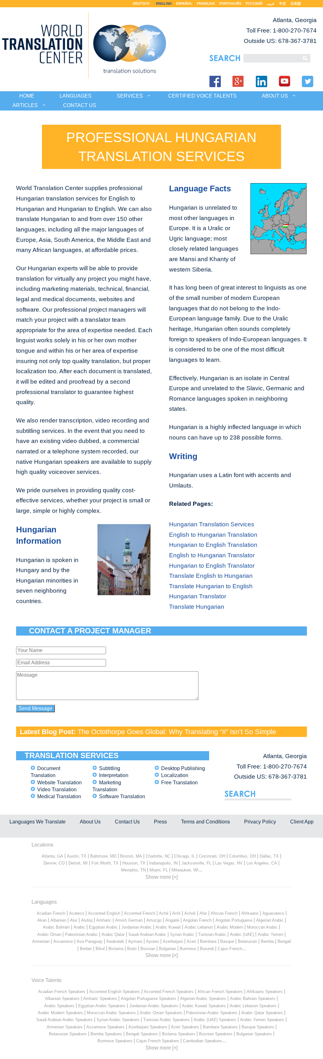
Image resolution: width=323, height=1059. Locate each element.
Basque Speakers (258, 1027)
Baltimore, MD (103, 856)
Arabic (79, 927)
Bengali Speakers (142, 1034)
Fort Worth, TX (105, 863)
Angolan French (197, 920)
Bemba (267, 941)
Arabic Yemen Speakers (262, 1019)
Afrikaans (250, 913)
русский (254, 3)
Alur (73, 920)
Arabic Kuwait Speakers (204, 1005)
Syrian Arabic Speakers (118, 1019)
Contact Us (127, 821)
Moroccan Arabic (262, 927)
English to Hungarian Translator (212, 555)
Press (160, 821)
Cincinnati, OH (212, 856)
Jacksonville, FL (196, 863)
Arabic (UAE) (242, 934)
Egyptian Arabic (103, 927)
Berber (86, 948)
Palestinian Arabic (81, 934)
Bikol (100, 948)
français (206, 3)
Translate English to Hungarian (211, 575)
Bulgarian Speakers (254, 1034)
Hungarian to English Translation (213, 544)
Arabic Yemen (270, 934)
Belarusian (247, 941)
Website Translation (59, 782)
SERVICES (130, 96)
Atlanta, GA (52, 856)
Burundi (207, 948)
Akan (42, 920)
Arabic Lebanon (199, 927)
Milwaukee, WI (185, 870)
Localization (174, 775)
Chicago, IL (184, 856)
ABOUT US (275, 96)
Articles (25, 105)
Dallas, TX (269, 856)
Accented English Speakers (114, 991)
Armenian (41, 941)
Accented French (139, 913)
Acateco (76, 913)
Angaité (172, 920)
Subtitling (109, 768)
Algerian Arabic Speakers (203, 998)
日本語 (296, 3)
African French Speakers (220, 991)
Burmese (188, 948)
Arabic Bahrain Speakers (252, 998)
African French (224, 913)
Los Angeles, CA (261, 863)
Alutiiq (86, 920)
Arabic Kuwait (168, 927)
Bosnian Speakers (215, 1034)
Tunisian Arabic (212, 934)
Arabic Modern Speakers (60, 1012)
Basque (227, 941)
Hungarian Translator (197, 596)
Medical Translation (59, 796)
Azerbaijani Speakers (147, 1027)
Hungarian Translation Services (211, 524)
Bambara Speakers (220, 1027)
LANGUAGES (75, 96)
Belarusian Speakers (68, 1034)
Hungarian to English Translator (212, 565)
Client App (302, 821)
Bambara (208, 941)
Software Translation (122, 796)
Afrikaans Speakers (265, 991)
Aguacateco (273, 913)
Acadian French (51, 913)
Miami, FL (159, 870)
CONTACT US (79, 105)
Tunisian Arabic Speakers (166, 1019)
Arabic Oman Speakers (161, 1012)
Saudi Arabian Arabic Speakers (64, 1019)
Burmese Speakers (114, 1040)
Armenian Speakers (65, 1027)
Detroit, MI (78, 863)
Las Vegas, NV (229, 863)
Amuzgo (154, 920)
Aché (163, 913)
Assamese (63, 941)
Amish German (129, 920)
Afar (203, 913)
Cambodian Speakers (202, 1040)
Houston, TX (133, 863)
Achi (176, 913)
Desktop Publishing (183, 768)
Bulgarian (167, 948)
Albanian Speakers (62, 998)
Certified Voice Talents (202, 96)
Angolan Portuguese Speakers (148, 998)
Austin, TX (76, 856)
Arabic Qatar (113, 934)
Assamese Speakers (105, 1027)
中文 (282, 3)
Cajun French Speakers (157, 1040)
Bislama (116, 948)
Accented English (104, 913)
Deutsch (141, 3)
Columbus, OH (242, 856)
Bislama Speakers (178, 1034)
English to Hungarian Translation (213, 534)
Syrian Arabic (182, 934)
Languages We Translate (37, 821)
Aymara (135, 941)
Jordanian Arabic (136, 927)
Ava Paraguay (90, 941)
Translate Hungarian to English (211, 586)
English (164, 3)
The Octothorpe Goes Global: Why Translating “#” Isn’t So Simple (177, 732)
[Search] (271, 58)
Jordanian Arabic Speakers (153, 1005)
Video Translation (57, 789)
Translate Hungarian (196, 606)
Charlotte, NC (158, 856)
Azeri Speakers (185, 1027)
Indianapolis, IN (163, 863)
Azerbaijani (173, 941)
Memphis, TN (133, 870)
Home (26, 96)
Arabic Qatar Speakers (262, 1012)
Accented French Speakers (169, 991)
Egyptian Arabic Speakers (102, 1005)
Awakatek (115, 941)
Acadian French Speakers (61, 991)
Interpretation (113, 775)
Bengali (284, 941)
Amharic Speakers (100, 998)
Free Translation (179, 782)
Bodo (132, 948)
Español (184, 3)
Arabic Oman (49, 934)
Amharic (103, 920)
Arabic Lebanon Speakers (253, 1005)
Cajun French (230, 948)
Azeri (191, 941)
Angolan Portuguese (233, 920)
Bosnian (147, 948)
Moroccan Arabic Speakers (111, 1012)
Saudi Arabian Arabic (147, 934)
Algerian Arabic (270, 920)
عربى (271, 3)
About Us (90, 821)
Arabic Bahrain (56, 927)
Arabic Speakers (59, 1005)
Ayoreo (152, 941)
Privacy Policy (260, 821)
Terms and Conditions (205, 821)
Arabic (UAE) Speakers (215, 1019)
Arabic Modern (230, 927)
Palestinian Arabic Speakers (212, 1012)
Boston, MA (131, 856)
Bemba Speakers (106, 1034)
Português (230, 3)
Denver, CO (54, 863)
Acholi (190, 913)
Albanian (58, 920)
